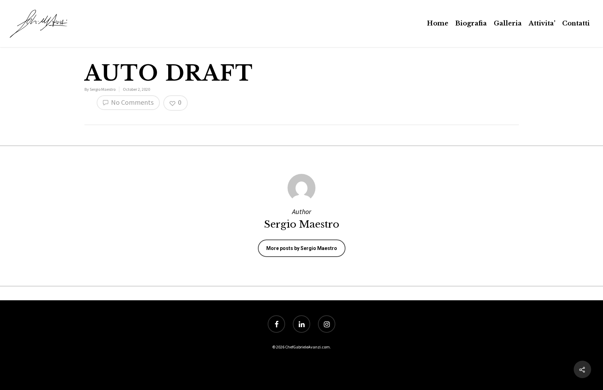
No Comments (132, 102)
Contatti (576, 23)
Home (437, 23)
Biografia (471, 23)
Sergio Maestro (103, 89)
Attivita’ (542, 23)
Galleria (508, 23)
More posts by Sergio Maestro (301, 248)
